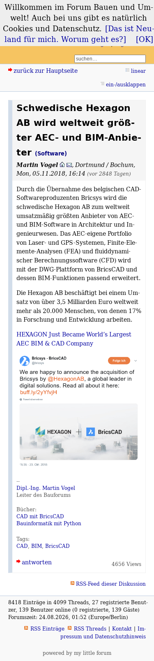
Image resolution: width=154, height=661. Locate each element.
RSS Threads (90, 628)
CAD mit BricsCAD (40, 516)
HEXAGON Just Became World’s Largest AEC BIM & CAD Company (73, 339)
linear (138, 70)
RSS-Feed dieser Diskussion (111, 583)
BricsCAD (57, 546)
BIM (36, 546)
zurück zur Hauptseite (46, 70)
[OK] (144, 39)
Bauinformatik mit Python (48, 523)
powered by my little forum (77, 652)
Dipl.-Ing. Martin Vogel (45, 488)
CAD (22, 546)
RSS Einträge (47, 628)
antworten (37, 562)
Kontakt (122, 628)
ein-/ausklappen (126, 84)
